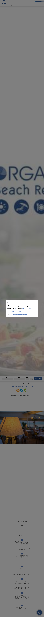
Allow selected (16, 314)
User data (17, 311)
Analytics (26, 308)
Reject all (9, 314)
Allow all (23, 314)
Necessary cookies (10, 308)
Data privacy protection (31, 306)
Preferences (9, 311)
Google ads (19, 308)
